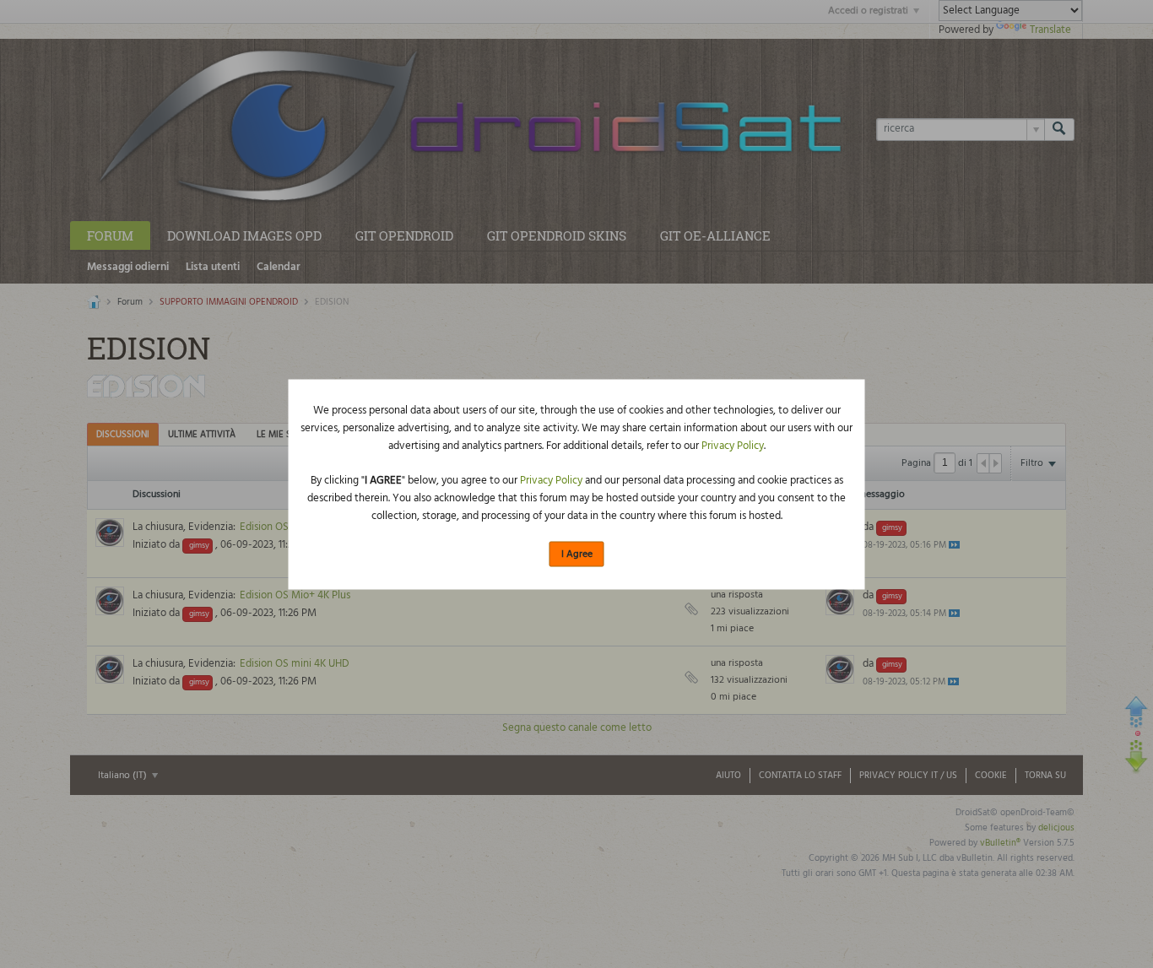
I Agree (577, 554)
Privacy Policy (732, 446)
